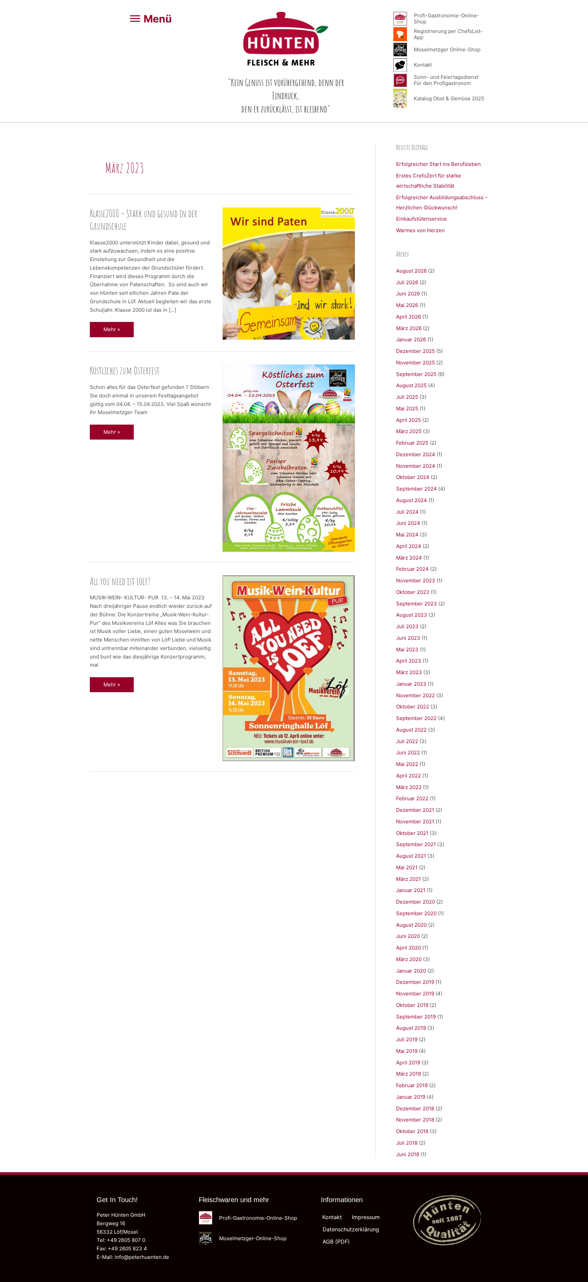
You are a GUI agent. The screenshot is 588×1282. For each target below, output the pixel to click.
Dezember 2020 (415, 902)
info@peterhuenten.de (142, 1257)
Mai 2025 (407, 408)
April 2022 (408, 775)
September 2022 (416, 718)
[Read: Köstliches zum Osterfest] (289, 458)
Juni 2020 (408, 936)
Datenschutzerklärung (351, 1229)
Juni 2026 (408, 293)
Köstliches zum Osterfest (125, 370)
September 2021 (416, 844)
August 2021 (411, 856)
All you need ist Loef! (120, 581)
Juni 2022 (408, 752)
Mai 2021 (407, 867)
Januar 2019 (410, 1097)
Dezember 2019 (415, 982)
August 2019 (411, 1028)
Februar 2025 (412, 443)
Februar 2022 (412, 798)
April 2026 (408, 316)
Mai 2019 (407, 1051)
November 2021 (415, 821)
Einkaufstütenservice (421, 219)
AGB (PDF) (336, 1241)
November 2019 (415, 993)
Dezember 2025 (415, 351)
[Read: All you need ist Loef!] (289, 667)
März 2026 (409, 328)
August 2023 (411, 615)
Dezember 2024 (415, 454)
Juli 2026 (407, 282)
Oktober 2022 (412, 706)
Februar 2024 (412, 569)
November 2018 (415, 1119)
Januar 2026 (411, 339)
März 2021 (408, 879)
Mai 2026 (407, 305)
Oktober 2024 (412, 477)
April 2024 (408, 546)
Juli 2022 (407, 741)
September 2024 (416, 488)
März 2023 (409, 672)
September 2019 (416, 1016)
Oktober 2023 (412, 592)
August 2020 (411, 925)
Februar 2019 (412, 1085)
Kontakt (332, 1217)
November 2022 (415, 695)
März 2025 (409, 431)
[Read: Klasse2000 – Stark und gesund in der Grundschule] (289, 273)
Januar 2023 (411, 684)
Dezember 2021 (415, 810)
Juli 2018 (407, 1143)
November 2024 (415, 466)
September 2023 (416, 603)
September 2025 (416, 374)
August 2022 (411, 730)
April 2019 (408, 1062)
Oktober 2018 (412, 1131)
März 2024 (409, 557)
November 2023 (415, 580)
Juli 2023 (407, 626)
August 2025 (411, 385)
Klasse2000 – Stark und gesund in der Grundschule (143, 219)
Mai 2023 (407, 649)
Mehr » (118, 331)
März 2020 (409, 959)
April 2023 (408, 660)
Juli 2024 (407, 512)
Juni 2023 (408, 638)
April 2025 (408, 420)
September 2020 (416, 913)
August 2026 (411, 271)
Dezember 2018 (415, 1108)
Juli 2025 (407, 397)
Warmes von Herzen (420, 230)
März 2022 (409, 787)
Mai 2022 (407, 764)
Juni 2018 (407, 1154)
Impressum (366, 1217)
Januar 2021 (410, 890)
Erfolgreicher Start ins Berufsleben (438, 164)
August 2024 (411, 500)
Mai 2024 (407, 534)
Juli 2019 (407, 1039)
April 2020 (408, 947)
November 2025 (415, 362)
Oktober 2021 (412, 833)
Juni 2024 (408, 523)
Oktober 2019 (412, 1005)
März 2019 (408, 1074)
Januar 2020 (411, 971)
